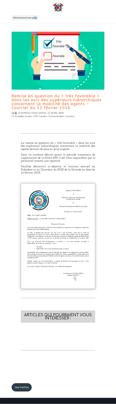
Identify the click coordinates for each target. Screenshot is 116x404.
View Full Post (22, 387)
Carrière (43, 116)
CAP (35, 116)
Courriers (69, 116)
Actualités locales (23, 116)
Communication (56, 116)
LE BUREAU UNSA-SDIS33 (32, 113)
